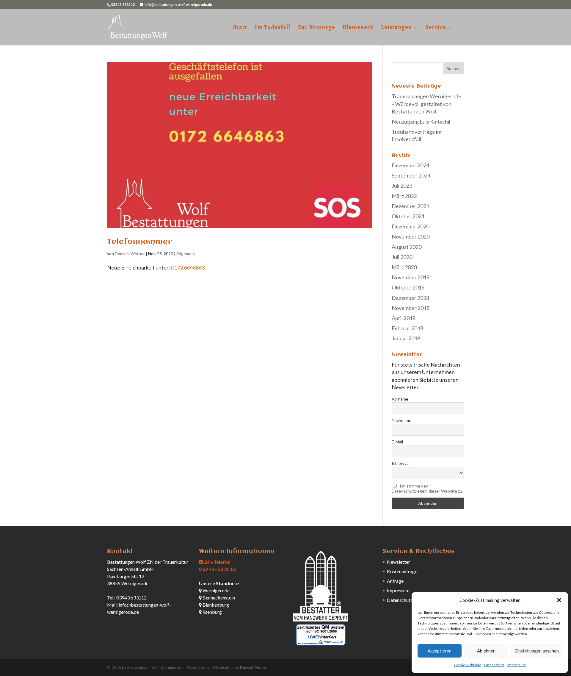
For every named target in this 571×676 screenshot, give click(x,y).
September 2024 (411, 175)
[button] (559, 600)
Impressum (516, 665)
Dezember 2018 (410, 298)
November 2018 (410, 308)
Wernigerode (216, 590)
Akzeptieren (439, 650)
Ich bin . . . (401, 463)
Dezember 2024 (410, 165)
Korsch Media (253, 667)
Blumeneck (358, 28)
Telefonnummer (139, 242)
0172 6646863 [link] (188, 267)
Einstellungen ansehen (536, 650)
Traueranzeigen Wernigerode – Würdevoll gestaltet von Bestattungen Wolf (426, 103)
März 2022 (404, 196)
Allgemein (185, 253)
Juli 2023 (402, 185)
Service (435, 28)
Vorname (400, 398)
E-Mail (397, 441)
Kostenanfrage (402, 571)
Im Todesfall (272, 28)
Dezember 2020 (410, 226)
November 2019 (410, 277)
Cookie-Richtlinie (467, 665)
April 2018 (403, 318)
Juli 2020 (402, 257)
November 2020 (410, 236)
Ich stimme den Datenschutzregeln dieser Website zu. (427, 488)
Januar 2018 (406, 338)
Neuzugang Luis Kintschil (421, 121)
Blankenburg (215, 605)
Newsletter (398, 562)
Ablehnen (486, 650)
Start (240, 28)
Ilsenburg (212, 612)
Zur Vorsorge (316, 28)
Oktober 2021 (408, 216)
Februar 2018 (407, 328)
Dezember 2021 (410, 206)
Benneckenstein (218, 597)
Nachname (401, 420)
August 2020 (406, 247)
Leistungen (396, 28)
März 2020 (404, 267)
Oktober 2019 (408, 287)
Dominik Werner (130, 253)
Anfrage (395, 581)
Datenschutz (494, 665)
